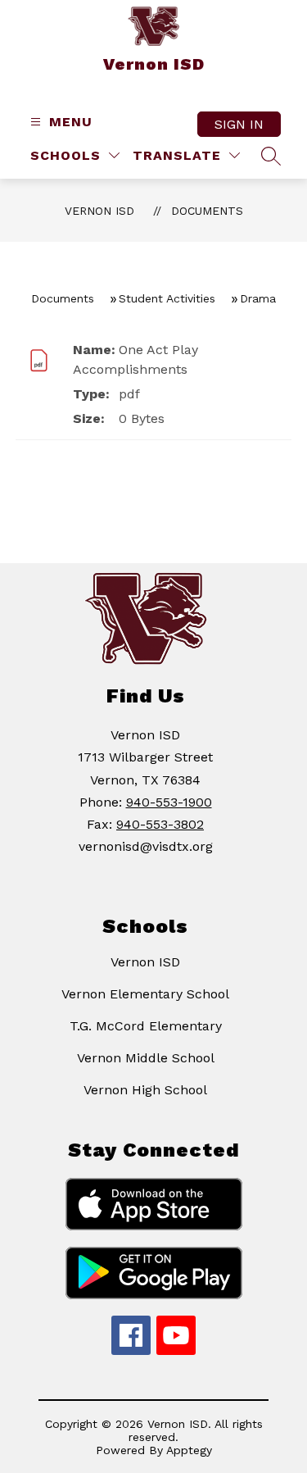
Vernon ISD (99, 210)
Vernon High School (145, 1090)
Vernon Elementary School (145, 994)
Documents (207, 210)
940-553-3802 (160, 824)
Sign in (239, 124)
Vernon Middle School (145, 1058)
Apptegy (189, 1450)
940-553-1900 (169, 802)
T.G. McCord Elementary (146, 1026)
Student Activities (167, 298)
